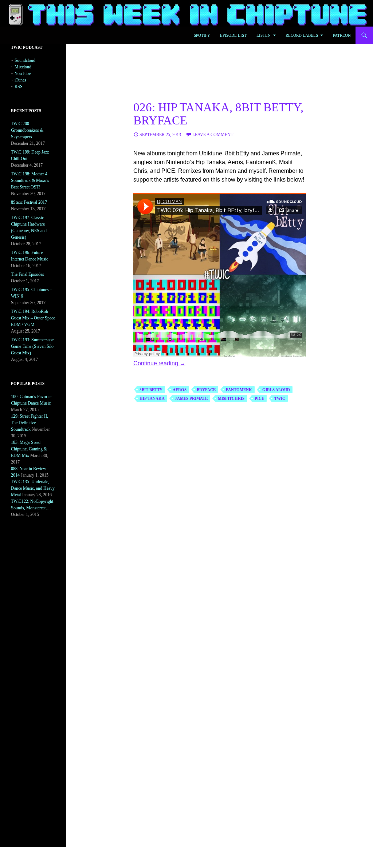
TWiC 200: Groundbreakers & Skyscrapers (27, 130)
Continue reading (159, 363)
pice (259, 398)
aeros (179, 389)
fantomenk (239, 389)
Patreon (342, 35)
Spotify (202, 35)
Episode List (233, 35)
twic (279, 398)
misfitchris (231, 398)
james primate (191, 398)
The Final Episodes (27, 274)
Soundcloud (25, 60)
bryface (206, 389)
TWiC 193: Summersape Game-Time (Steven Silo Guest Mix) (32, 346)
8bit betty (151, 389)
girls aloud (276, 389)
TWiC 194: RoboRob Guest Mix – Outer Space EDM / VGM (33, 318)
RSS (19, 86)
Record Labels (302, 35)
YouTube (23, 73)
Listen (263, 35)
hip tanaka (152, 398)
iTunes (20, 80)
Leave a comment (212, 134)
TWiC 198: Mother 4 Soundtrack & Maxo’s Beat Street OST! (30, 180)
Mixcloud (23, 66)
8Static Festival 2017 (29, 202)
